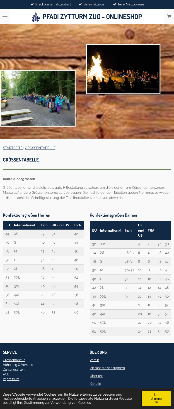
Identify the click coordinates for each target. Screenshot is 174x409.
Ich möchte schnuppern (107, 368)
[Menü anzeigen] (5, 16)
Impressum (11, 379)
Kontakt (95, 384)
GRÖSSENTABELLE (40, 148)
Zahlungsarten (13, 369)
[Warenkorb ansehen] (169, 16)
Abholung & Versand (18, 365)
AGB (6, 374)
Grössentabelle (14, 360)
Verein (94, 360)
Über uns (96, 376)
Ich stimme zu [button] (156, 398)
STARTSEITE (13, 148)
